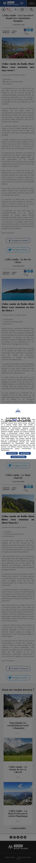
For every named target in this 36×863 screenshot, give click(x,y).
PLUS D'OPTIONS (18, 457)
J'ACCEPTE (12, 453)
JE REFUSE (25, 453)
